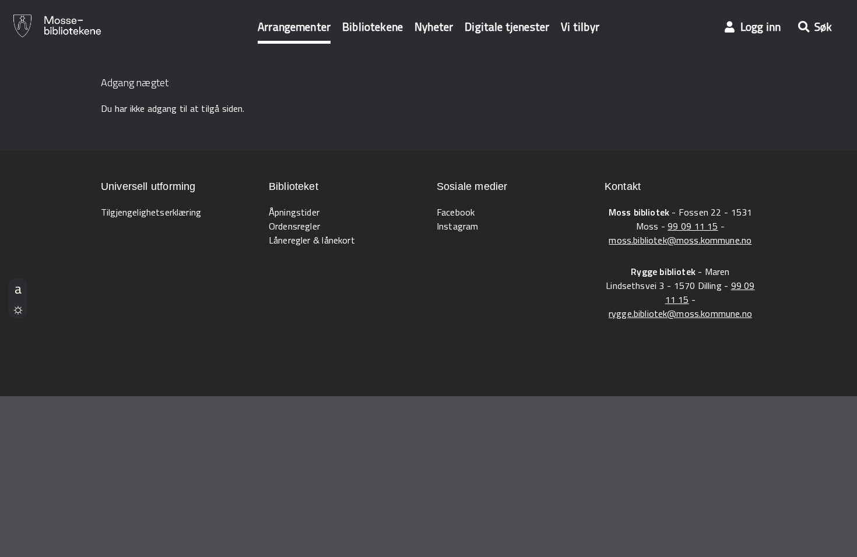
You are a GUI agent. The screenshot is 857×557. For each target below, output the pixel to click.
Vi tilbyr (580, 26)
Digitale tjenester (507, 26)
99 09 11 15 (693, 226)
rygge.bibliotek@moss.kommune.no (680, 313)
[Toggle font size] (18, 288)
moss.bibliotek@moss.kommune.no (680, 240)
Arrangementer (294, 26)
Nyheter (434, 26)
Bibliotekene (372, 26)
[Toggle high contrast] (18, 308)
